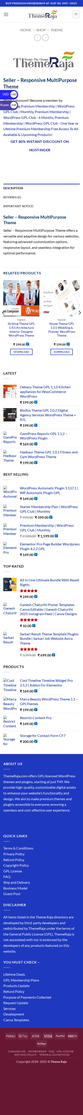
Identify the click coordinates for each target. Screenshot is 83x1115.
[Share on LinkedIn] (55, 161)
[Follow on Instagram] (15, 821)
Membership (37, 1051)
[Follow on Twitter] (23, 821)
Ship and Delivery (16, 882)
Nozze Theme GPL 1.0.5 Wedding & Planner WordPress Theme (61, 329)
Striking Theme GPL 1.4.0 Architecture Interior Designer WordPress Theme (21, 329)
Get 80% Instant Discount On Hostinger (40, 146)
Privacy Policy (14, 854)
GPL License (12, 871)
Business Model (15, 888)
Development (13, 1014)
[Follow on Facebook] (7, 821)
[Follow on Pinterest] (39, 821)
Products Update (16, 985)
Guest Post (11, 894)
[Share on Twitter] (31, 161)
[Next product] (37, 37)
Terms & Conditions (18, 848)
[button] (6, 14)
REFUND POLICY (25, 1054)
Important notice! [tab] (18, 206)
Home (25, 30)
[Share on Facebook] (15, 161)
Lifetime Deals (14, 974)
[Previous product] (45, 37)
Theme (57, 30)
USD (9, 94)
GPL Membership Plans (21, 980)
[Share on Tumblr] (63, 161)
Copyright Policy (16, 865)
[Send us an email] (31, 821)
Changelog (17, 1051)
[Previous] (3, 321)
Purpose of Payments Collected (27, 997)
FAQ (6, 876)
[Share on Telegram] (71, 161)
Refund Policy (13, 860)
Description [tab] (13, 188)
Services (9, 1008)
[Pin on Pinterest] (47, 161)
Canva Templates (16, 1020)
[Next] (79, 321)
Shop (41, 30)
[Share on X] (23, 161)
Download (21, 351)
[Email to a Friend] (39, 161)
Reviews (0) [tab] (12, 197)
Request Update (15, 1003)
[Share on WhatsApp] (7, 161)
